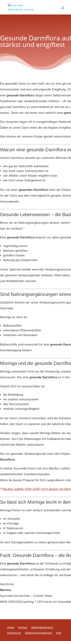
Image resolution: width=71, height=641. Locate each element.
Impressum (14, 633)
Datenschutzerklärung (38, 633)
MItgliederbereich (42, 627)
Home (10, 627)
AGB (58, 633)
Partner (22, 627)
